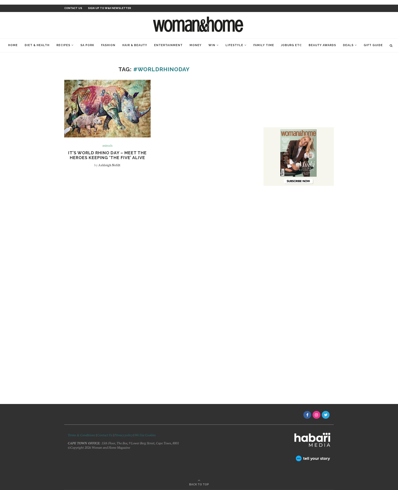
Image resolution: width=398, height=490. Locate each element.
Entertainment (168, 45)
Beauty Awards (322, 45)
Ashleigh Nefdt (109, 165)
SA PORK (87, 45)
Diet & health (37, 45)
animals (107, 146)
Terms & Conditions (81, 435)
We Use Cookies (145, 435)
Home (13, 45)
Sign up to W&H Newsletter (109, 8)
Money (196, 45)
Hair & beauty (134, 45)
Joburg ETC (291, 45)
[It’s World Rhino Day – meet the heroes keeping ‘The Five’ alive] (107, 108)
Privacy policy (123, 435)
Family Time (263, 45)
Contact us (73, 8)
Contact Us (105, 435)
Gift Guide (373, 45)
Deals (348, 45)
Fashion (108, 45)
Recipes (63, 45)
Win (211, 45)
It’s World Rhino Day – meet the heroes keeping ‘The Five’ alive (107, 155)
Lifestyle (234, 45)
